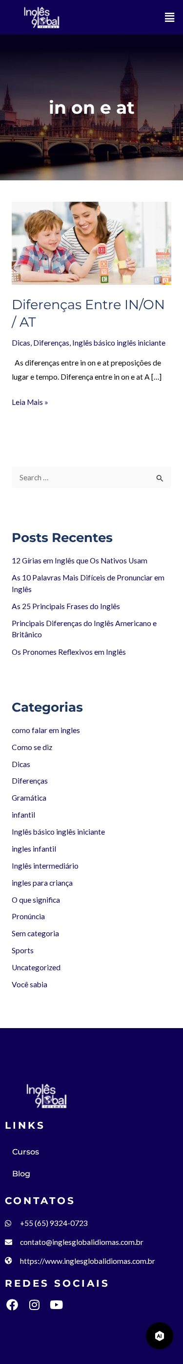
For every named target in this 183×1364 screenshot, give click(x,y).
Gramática (29, 797)
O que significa (36, 899)
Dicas (21, 342)
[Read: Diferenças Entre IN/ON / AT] (91, 242)
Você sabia (29, 984)
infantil (23, 814)
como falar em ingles (46, 730)
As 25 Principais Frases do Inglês (66, 606)
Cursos (25, 1151)
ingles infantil (34, 848)
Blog (21, 1173)
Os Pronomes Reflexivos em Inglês (69, 651)
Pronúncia (28, 916)
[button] (170, 17)
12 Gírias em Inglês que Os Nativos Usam (79, 560)
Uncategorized (36, 967)
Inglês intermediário (45, 865)
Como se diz (32, 747)
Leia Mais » (30, 400)
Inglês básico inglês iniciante (118, 342)
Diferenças (51, 342)
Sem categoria (35, 933)
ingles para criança (42, 882)
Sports (23, 950)
